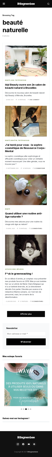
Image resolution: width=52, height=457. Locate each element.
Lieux (12, 80)
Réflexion (20, 269)
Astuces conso (10, 269)
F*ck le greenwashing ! (19, 273)
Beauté (7, 80)
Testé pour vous (20, 80)
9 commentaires (37, 301)
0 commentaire (39, 168)
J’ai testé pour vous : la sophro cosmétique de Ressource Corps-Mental (25, 148)
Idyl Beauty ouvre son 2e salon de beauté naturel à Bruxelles (25, 86)
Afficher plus (26, 314)
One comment (34, 99)
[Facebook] (23, 444)
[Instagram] (18, 444)
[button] (4, 3)
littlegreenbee (26, 4)
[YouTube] (29, 444)
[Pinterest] (34, 444)
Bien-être (14, 140)
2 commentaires (36, 228)
